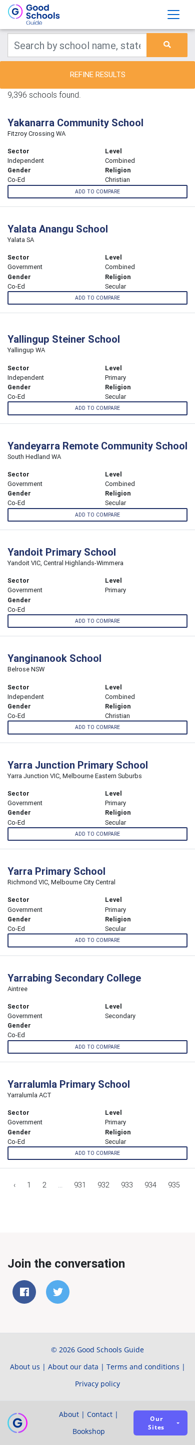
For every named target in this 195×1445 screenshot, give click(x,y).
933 (127, 1184)
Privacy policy (97, 1383)
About (69, 1414)
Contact (99, 1414)
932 (104, 1184)
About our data (73, 1366)
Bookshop (88, 1431)
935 (174, 1184)
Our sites (156, 1422)
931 (80, 1184)
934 (150, 1184)
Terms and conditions (143, 1366)
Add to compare (97, 191)
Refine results (98, 74)
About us (25, 1366)
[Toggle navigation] (173, 14)
